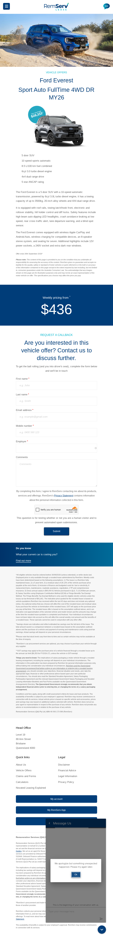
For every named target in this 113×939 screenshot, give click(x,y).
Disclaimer (64, 764)
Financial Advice (67, 770)
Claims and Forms (26, 776)
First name (22, 378)
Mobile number (24, 425)
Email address (24, 410)
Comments (22, 457)
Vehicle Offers (23, 770)
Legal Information (67, 776)
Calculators (22, 782)
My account (56, 799)
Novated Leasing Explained (31, 787)
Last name (21, 394)
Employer (21, 441)
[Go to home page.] (56, 9)
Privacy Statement (63, 495)
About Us (21, 764)
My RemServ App (56, 810)
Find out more (23, 560)
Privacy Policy (66, 782)
